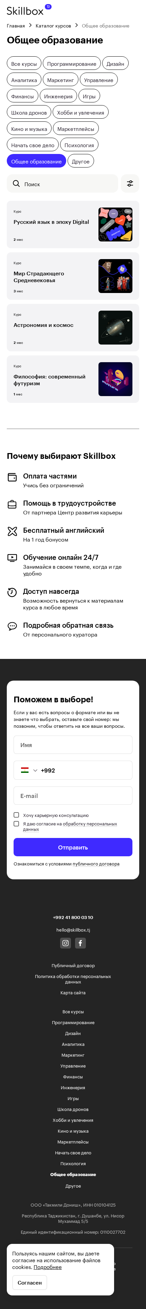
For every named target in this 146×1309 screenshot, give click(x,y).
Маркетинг (60, 79)
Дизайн (115, 63)
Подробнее (48, 1266)
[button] (26, 770)
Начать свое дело (32, 144)
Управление (98, 79)
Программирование (71, 63)
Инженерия (58, 96)
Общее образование (36, 161)
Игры (89, 96)
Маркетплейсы (75, 128)
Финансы (22, 96)
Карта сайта (73, 992)
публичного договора (96, 863)
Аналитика (24, 79)
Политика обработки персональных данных (73, 978)
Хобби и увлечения (80, 112)
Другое (81, 161)
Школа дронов (29, 112)
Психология (79, 144)
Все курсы (24, 63)
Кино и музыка (29, 128)
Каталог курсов (53, 25)
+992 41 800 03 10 (73, 917)
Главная (16, 25)
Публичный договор (73, 965)
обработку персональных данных (70, 826)
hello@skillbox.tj (73, 929)
